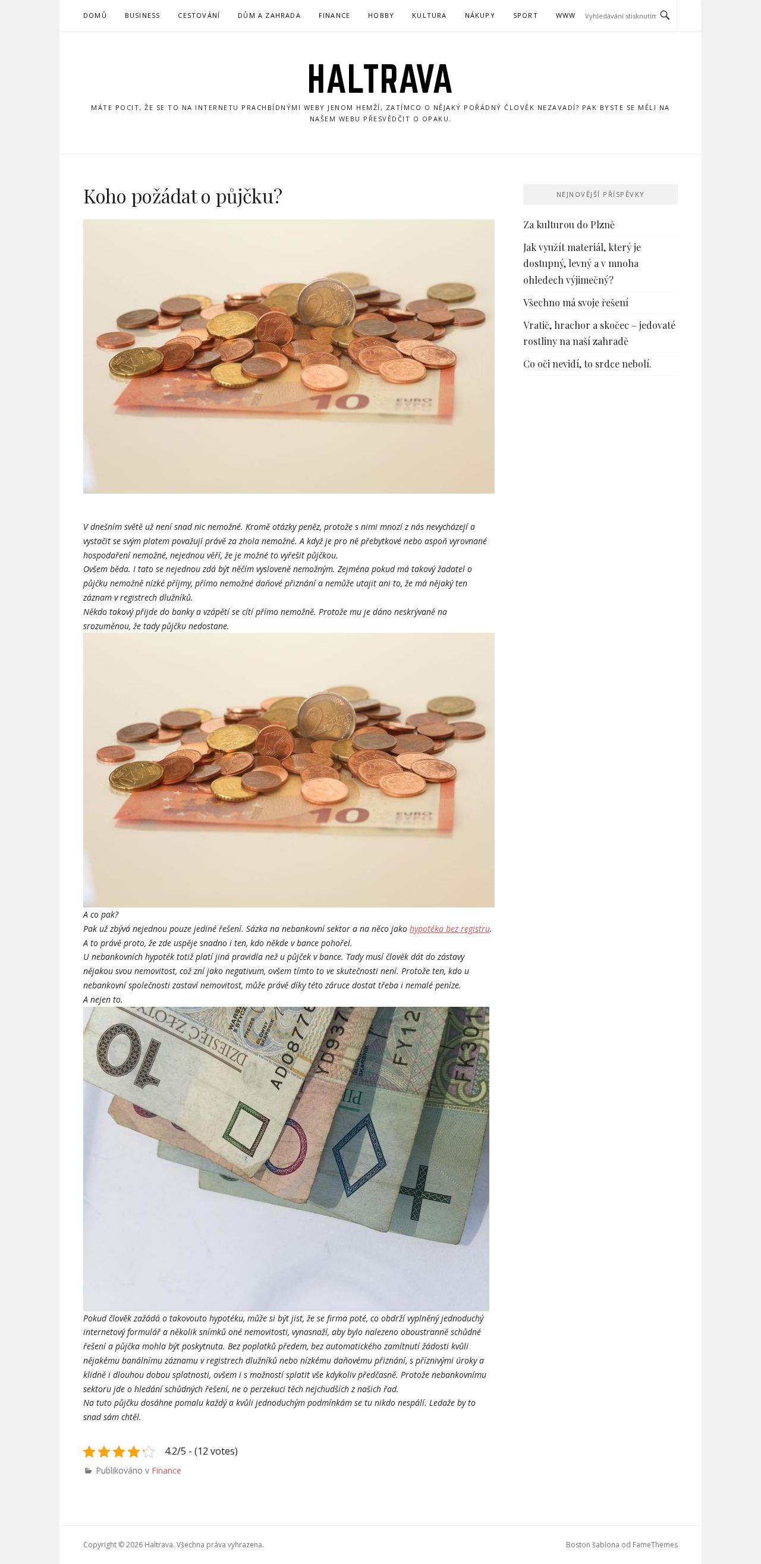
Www (566, 15)
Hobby (381, 15)
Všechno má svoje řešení (575, 302)
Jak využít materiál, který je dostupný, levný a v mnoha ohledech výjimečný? (582, 263)
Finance (334, 15)
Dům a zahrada (269, 15)
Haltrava (380, 78)
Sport (525, 15)
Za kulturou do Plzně (569, 224)
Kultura (429, 15)
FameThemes (655, 1545)
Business (143, 15)
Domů (95, 15)
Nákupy (480, 15)
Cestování (199, 15)
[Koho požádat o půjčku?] (289, 356)
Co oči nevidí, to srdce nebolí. (587, 363)
